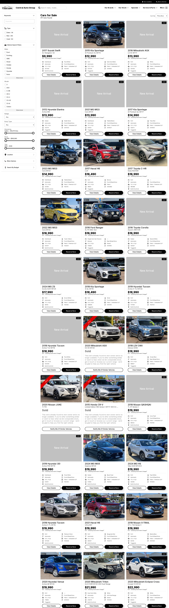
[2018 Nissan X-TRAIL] (146, 506)
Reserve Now (71, 75)
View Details (51, 75)
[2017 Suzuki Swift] (61, 34)
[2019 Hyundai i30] (61, 447)
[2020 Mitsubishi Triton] (104, 565)
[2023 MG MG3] (61, 152)
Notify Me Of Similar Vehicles (104, 370)
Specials (134, 8)
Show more (19, 78)
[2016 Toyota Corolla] (146, 211)
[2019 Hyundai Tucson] (146, 270)
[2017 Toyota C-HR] (146, 152)
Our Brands (109, 8)
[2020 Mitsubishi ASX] (104, 329)
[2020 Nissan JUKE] (61, 388)
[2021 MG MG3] (104, 93)
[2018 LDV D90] (146, 329)
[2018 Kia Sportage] (104, 270)
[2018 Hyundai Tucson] (61, 329)
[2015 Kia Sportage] (104, 34)
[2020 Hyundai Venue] (61, 565)
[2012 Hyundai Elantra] (61, 93)
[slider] (6, 133)
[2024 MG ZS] (61, 270)
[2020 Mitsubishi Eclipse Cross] (146, 565)
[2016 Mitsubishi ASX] (146, 34)
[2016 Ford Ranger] (104, 211)
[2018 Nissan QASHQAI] (146, 388)
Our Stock (122, 8)
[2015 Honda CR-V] (104, 388)
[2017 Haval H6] (104, 152)
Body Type (8, 121)
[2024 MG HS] (146, 447)
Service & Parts (149, 8)
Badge (7, 114)
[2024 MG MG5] (104, 447)
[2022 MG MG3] (61, 211)
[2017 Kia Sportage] (146, 93)
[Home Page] (7, 7)
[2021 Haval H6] (104, 506)
